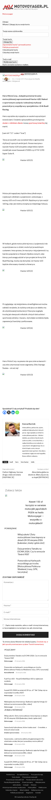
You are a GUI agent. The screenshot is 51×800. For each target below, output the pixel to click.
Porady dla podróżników (12, 782)
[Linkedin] (13, 412)
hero (16, 462)
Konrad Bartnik (14, 79)
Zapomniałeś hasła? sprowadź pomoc (16, 45)
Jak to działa (17, 785)
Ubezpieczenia (40, 782)
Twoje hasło (7, 39)
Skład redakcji (24, 790)
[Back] (3, 19)
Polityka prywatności (10, 47)
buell (11, 462)
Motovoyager (8, 661)
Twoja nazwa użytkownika (12, 31)
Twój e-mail (6, 59)
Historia (33, 785)
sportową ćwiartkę (37, 123)
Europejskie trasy (23, 774)
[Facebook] (3, 16)
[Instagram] (5, 16)
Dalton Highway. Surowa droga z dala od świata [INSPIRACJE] (12, 474)
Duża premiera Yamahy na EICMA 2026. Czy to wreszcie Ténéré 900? (31, 551)
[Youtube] (8, 16)
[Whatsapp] (17, 412)
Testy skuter (16, 777)
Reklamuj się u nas (37, 790)
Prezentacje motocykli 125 (15, 780)
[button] (7, 69)
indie (32, 462)
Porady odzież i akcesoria (34, 780)
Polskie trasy (10, 774)
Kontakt (38, 793)
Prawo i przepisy (27, 782)
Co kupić (26, 785)
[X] (9, 412)
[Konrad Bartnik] (6, 79)
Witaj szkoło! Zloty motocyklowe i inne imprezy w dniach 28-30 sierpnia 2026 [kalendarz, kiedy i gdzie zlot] (31, 538)
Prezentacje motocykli (29, 777)
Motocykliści (32, 787)
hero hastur (25, 462)
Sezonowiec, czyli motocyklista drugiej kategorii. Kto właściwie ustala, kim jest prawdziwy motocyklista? (24, 740)
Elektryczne (43, 787)
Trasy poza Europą (37, 774)
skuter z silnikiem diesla (12, 123)
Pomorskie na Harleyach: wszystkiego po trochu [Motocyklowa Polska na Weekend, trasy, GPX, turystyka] (29, 566)
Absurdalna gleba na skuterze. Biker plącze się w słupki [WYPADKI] (38, 474)
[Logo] (11, 75)
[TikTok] (7, 16)
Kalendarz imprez (11, 790)
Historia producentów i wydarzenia (14, 787)
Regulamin (29, 793)
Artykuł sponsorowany (11, 732)
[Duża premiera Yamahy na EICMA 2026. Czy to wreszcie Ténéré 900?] (9, 552)
